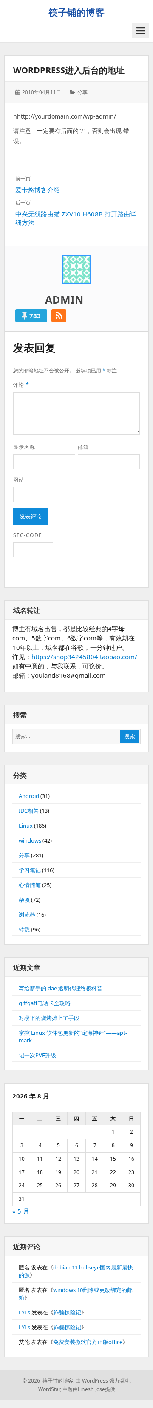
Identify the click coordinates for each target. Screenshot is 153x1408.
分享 (82, 92)
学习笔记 (30, 870)
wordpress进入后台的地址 (69, 70)
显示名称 (24, 447)
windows (30, 840)
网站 (18, 479)
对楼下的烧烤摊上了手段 (49, 1018)
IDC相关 (29, 811)
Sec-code (27, 535)
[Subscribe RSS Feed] (58, 315)
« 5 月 (20, 1211)
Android (29, 796)
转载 (24, 929)
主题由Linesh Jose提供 (88, 1389)
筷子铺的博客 (76, 12)
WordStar (49, 1389)
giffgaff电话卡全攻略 (45, 1003)
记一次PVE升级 (37, 1055)
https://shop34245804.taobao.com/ (84, 656)
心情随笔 (30, 885)
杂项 (24, 900)
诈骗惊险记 (67, 1312)
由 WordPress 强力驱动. (103, 1380)
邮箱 (83, 447)
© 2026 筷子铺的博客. (48, 1380)
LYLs (24, 1312)
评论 (21, 384)
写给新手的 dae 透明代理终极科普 (60, 988)
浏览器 (27, 914)
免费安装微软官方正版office (87, 1342)
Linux (26, 825)
